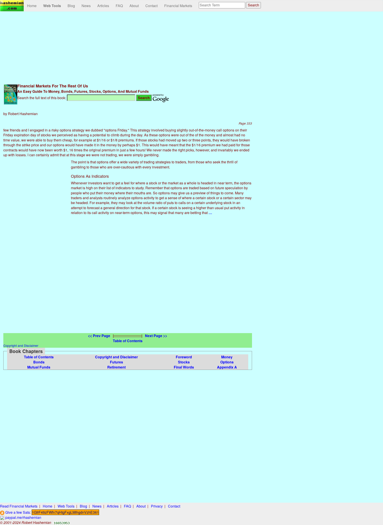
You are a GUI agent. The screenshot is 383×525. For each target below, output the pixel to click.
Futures (116, 362)
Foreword (184, 356)
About (134, 5)
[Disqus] (127, 277)
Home (32, 5)
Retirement (116, 367)
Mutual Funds (38, 367)
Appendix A (227, 367)
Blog (71, 5)
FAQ (119, 5)
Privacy (157, 506)
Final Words (184, 367)
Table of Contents (39, 356)
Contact (151, 5)
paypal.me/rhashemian (22, 517)
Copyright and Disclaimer (116, 356)
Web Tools (52, 5)
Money (227, 356)
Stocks (184, 362)
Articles (103, 5)
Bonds (39, 362)
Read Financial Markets (18, 506)
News (86, 5)
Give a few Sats (17, 512)
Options (227, 362)
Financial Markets (178, 5)
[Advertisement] (127, 47)
